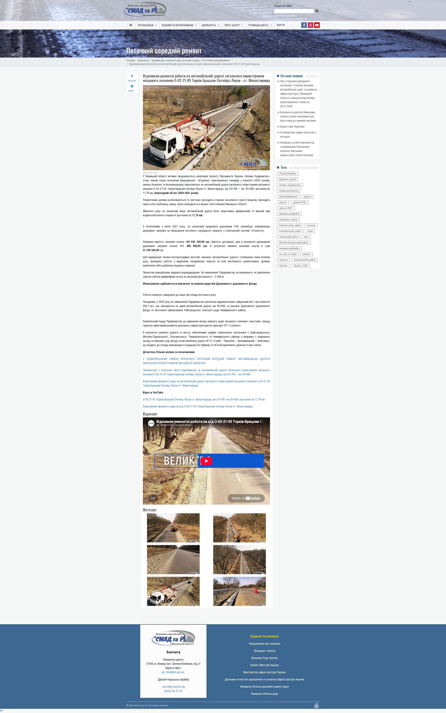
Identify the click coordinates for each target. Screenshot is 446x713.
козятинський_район (290, 231)
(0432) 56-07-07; (173, 691)
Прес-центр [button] (232, 25)
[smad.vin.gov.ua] (173, 637)
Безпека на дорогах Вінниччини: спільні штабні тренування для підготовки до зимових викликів (298, 116)
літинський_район (288, 236)
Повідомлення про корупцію (264, 643)
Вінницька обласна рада (264, 693)
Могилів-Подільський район (293, 242)
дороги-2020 (299, 202)
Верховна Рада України (264, 658)
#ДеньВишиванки (288, 196)
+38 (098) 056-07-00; (173, 687)
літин (310, 231)
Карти (281, 25)
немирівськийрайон (289, 248)
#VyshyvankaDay (287, 173)
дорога (307, 196)
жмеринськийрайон (289, 213)
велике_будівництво (290, 185)
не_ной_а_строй (288, 254)
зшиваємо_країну (288, 219)
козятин (311, 225)
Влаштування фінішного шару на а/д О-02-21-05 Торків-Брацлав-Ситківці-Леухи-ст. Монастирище (198, 406)
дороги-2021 (285, 208)
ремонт (306, 254)
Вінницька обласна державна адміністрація (264, 686)
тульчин (283, 259)
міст (306, 236)
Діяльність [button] (209, 25)
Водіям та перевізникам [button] (177, 25)
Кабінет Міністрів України (264, 665)
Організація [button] (145, 25)
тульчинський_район (305, 259)
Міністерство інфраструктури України (264, 672)
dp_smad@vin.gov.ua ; (173, 672)
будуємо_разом (287, 179)
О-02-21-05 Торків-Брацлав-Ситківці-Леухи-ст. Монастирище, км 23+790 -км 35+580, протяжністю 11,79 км (204, 399)
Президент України (264, 650)
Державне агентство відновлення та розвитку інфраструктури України (264, 679)
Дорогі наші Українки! (292, 126)
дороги (283, 202)
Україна (283, 265)
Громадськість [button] (258, 25)
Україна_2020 (301, 265)
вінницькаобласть (288, 190)
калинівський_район (290, 225)
